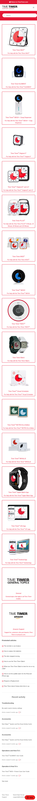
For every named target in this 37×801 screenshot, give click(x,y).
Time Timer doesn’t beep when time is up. (17, 686)
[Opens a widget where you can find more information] (30, 797)
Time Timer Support (5, 796)
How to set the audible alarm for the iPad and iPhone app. (17, 675)
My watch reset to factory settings (12, 708)
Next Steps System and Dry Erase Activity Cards (17, 724)
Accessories (6, 719)
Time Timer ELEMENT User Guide (12, 755)
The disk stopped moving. (12, 656)
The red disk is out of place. (12, 646)
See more (5, 781)
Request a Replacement (11, 681)
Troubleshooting (8, 703)
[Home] (10, 8)
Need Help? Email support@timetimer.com (20, 796)
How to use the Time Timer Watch (14, 661)
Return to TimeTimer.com (19, 2)
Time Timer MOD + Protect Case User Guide (15, 771)
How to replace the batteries (12, 651)
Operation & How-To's (10, 766)
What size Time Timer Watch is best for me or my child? (18, 667)
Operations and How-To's (11, 750)
